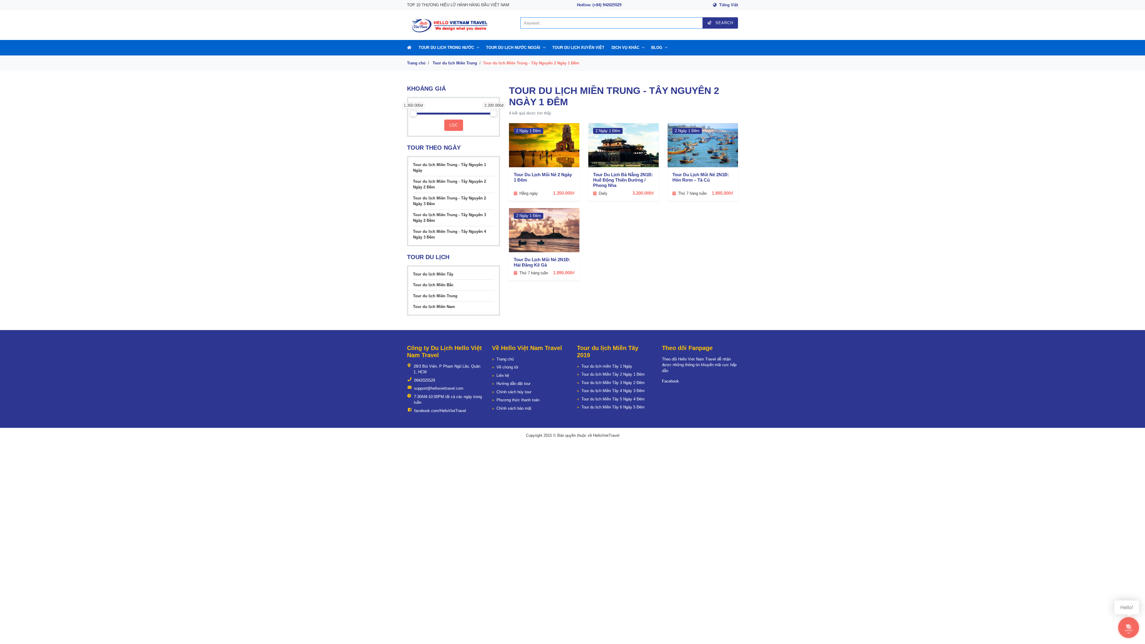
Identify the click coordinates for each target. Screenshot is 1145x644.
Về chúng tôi (507, 367)
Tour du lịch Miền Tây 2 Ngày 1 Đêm (613, 374)
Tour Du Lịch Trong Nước (446, 47)
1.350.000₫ (564, 193)
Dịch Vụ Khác (625, 47)
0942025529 (424, 380)
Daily (603, 193)
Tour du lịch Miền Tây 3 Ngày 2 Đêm (613, 382)
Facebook (670, 381)
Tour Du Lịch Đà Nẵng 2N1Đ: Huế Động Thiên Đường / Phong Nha (623, 180)
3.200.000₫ (643, 193)
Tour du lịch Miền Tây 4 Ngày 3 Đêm (613, 390)
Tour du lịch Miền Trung (455, 63)
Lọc (453, 125)
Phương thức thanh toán (517, 400)
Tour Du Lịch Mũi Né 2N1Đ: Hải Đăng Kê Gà (542, 262)
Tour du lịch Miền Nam (434, 306)
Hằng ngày (528, 193)
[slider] (413, 113)
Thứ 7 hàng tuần (692, 193)
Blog (656, 47)
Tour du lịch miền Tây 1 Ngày (606, 366)
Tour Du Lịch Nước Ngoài (513, 47)
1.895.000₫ (722, 193)
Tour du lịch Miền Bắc (433, 285)
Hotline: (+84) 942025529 (599, 5)
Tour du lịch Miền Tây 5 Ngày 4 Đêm (613, 399)
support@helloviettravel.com (438, 388)
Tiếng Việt (728, 5)
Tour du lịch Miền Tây (433, 274)
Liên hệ (502, 375)
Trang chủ (416, 63)
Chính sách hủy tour (513, 392)
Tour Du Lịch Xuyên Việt (578, 47)
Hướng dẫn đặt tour (513, 383)
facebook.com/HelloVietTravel (440, 410)
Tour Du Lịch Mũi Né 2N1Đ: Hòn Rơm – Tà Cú (700, 177)
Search (723, 23)
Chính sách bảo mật (513, 408)
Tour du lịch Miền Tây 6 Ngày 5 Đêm (613, 407)
